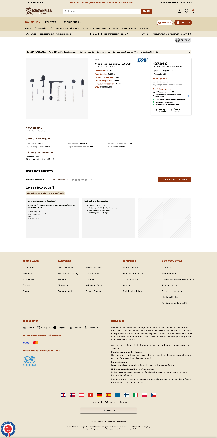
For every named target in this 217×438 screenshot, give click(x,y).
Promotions (185, 22)
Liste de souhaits (187, 11)
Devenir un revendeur (172, 291)
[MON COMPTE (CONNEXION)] (180, 11)
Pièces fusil (75, 28)
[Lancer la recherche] (146, 11)
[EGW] (142, 60)
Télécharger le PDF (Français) (100, 210)
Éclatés (50, 22)
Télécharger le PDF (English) (99, 213)
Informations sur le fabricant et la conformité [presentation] (45, 193)
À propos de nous (170, 285)
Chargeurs (63, 285)
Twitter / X (93, 328)
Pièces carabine (40, 28)
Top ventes (28, 273)
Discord (30, 327)
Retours (126, 285)
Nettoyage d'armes (94, 285)
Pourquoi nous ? (130, 267)
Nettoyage (144, 28)
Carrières (166, 267)
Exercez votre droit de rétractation (178, 279)
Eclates (26, 285)
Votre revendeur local (133, 273)
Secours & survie (93, 291)
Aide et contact (35, 2)
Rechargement (99, 28)
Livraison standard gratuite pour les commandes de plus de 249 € (102, 2)
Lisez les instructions (97, 205)
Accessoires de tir (94, 267)
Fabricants (71, 22)
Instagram (45, 328)
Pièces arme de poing (58, 28)
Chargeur (87, 28)
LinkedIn (77, 328)
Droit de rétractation (132, 291)
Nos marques (29, 267)
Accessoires (114, 28)
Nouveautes (28, 279)
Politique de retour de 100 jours (176, 2)
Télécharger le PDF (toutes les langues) (103, 208)
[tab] (45, 193)
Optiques (133, 28)
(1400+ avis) (116, 34)
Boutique (31, 22)
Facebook (61, 328)
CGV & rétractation (131, 279)
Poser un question (177, 110)
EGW (97, 59)
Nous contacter (169, 273)
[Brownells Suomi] (126, 395)
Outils (124, 28)
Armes (28, 28)
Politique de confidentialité (174, 303)
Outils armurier (93, 273)
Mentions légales (170, 297)
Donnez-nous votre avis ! (175, 180)
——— (152, 28)
